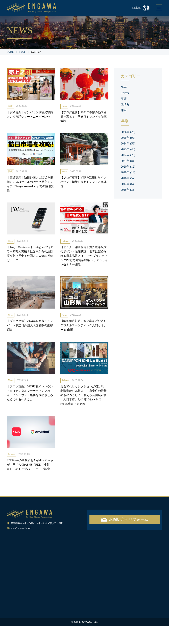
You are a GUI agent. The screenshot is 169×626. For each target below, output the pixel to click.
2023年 (128, 149)
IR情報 (125, 104)
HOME (10, 52)
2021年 (127, 160)
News (64, 106)
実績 (10, 106)
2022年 (128, 155)
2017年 (127, 184)
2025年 (128, 137)
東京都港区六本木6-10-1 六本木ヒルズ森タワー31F (36, 523)
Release (65, 241)
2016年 (127, 189)
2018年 (127, 178)
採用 (124, 110)
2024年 (128, 143)
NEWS (22, 52)
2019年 (128, 172)
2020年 (128, 166)
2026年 (128, 132)
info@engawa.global (21, 528)
